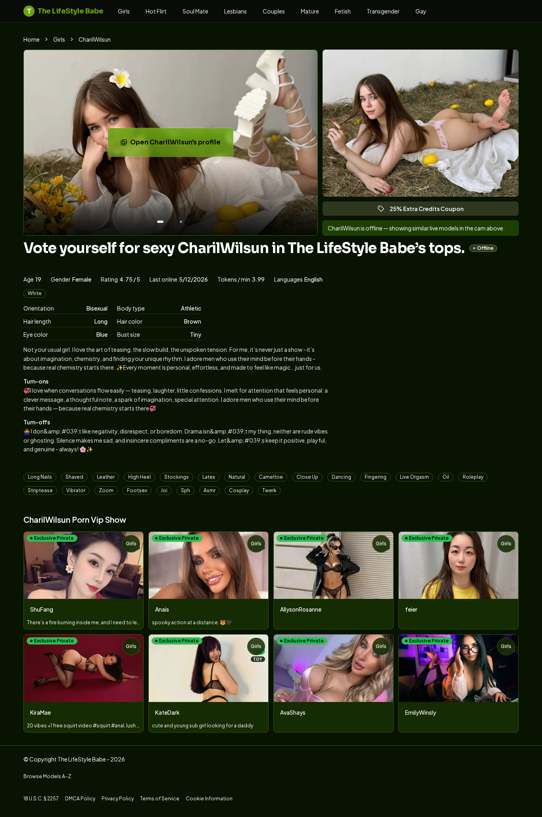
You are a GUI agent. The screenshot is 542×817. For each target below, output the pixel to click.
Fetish (343, 11)
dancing (341, 477)
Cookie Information (209, 799)
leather (106, 477)
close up (307, 477)
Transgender (383, 11)
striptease (40, 490)
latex (208, 477)
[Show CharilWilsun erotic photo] (160, 221)
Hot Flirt (156, 11)
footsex (137, 490)
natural (237, 477)
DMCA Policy (80, 799)
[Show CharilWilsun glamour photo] (181, 221)
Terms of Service (159, 799)
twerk (269, 490)
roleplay (473, 477)
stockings (176, 477)
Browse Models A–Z (47, 776)
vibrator (75, 490)
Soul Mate (195, 11)
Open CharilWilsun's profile (180, 144)
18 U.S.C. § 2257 (41, 799)
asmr (209, 490)
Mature (310, 11)
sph (185, 490)
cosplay (239, 490)
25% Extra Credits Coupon (430, 210)
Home (31, 39)
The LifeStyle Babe (65, 11)
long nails (40, 477)
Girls (124, 11)
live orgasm (414, 477)
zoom (106, 490)
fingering (375, 477)
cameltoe (271, 477)
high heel (139, 477)
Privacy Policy (118, 799)
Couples (274, 11)
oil (445, 477)
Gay (421, 11)
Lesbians (235, 11)
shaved (74, 477)
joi (164, 490)
